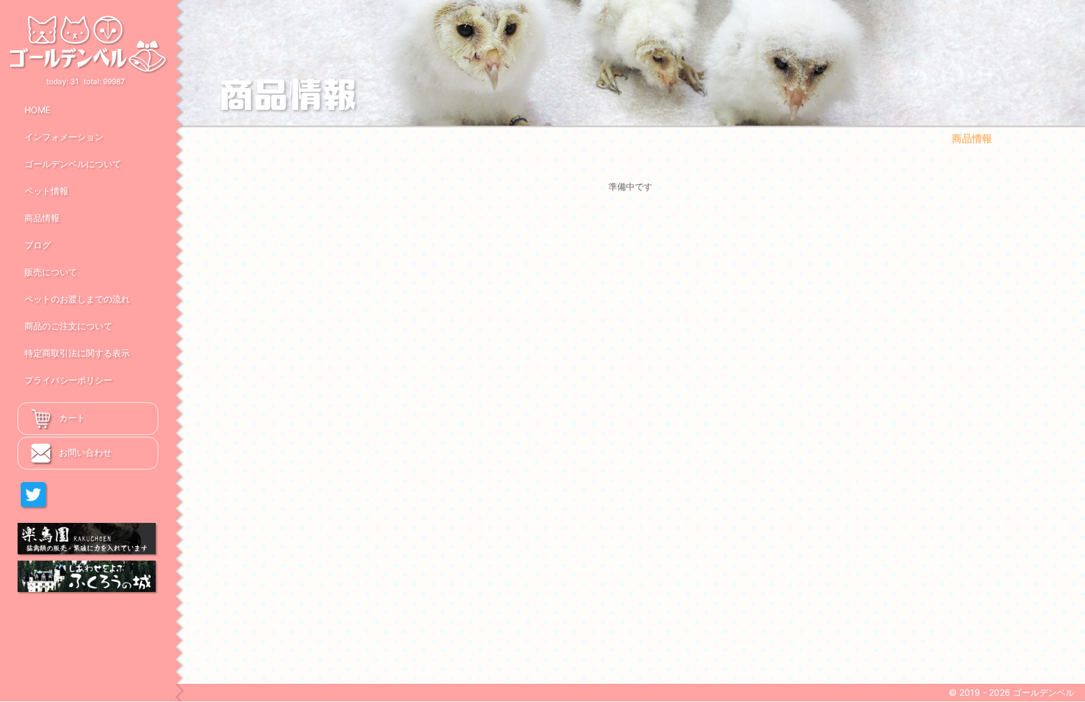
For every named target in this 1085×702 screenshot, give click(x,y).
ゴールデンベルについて (72, 163)
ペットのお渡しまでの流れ (77, 298)
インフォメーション (64, 136)
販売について (50, 271)
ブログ (37, 244)
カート (71, 417)
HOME (37, 109)
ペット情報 (46, 190)
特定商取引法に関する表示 (77, 353)
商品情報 (42, 217)
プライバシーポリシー (68, 380)
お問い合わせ (84, 452)
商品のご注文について (68, 326)
